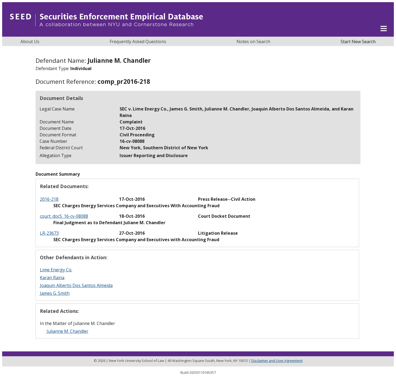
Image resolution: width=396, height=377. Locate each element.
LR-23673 (49, 233)
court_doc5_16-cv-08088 (64, 216)
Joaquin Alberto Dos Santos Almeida (76, 285)
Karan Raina (52, 278)
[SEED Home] (106, 34)
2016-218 (49, 199)
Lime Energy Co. (56, 270)
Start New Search (358, 41)
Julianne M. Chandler (67, 331)
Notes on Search (253, 41)
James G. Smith (55, 293)
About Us (29, 41)
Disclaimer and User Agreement (277, 360)
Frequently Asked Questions (138, 41)
